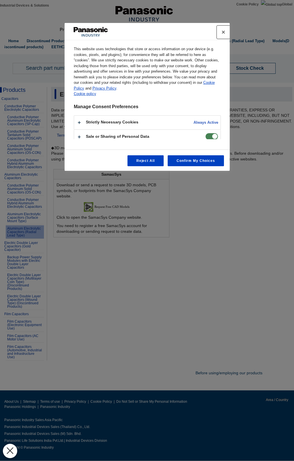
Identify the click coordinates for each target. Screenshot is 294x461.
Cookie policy (85, 94)
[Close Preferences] (10, 451)
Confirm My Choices (196, 161)
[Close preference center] (223, 32)
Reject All (145, 161)
